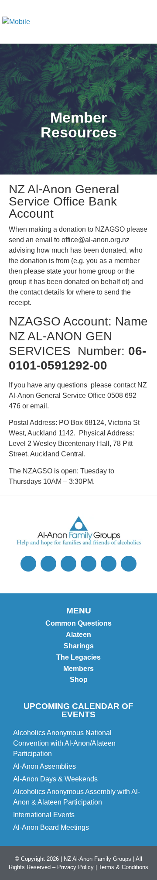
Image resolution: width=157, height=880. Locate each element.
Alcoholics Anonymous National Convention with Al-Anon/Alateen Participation (64, 743)
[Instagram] (48, 564)
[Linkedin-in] (129, 564)
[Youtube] (108, 564)
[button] (144, 22)
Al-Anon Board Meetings (51, 827)
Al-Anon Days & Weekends (55, 779)
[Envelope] (88, 564)
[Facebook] (68, 564)
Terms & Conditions (123, 867)
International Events (44, 814)
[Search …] (110, 21)
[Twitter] (28, 564)
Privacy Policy (75, 867)
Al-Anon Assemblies (44, 766)
